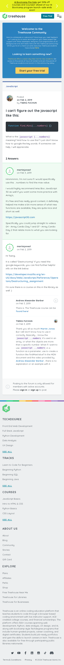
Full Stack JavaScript (12, 430)
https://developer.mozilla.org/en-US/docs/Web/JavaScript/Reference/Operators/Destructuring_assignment (32, 278)
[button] (7, 6)
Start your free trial (32, 70)
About (5, 535)
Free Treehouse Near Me (15, 592)
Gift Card (7, 559)
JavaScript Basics (11, 498)
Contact (6, 554)
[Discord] (51, 653)
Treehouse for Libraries (14, 597)
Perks (5, 582)
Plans (5, 573)
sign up (35, 390)
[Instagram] (38, 653)
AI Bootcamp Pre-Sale (25, 2)
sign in (23, 390)
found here (22, 311)
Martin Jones (48, 328)
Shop (5, 587)
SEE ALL (7, 451)
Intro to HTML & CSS (12, 503)
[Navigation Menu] (59, 16)
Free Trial (47, 16)
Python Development (13, 435)
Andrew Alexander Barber (30, 360)
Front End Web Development (17, 426)
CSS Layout (8, 513)
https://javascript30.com (20, 217)
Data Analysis (9, 440)
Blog (4, 540)
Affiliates (6, 578)
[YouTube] (19, 653)
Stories (6, 550)
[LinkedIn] (32, 653)
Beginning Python (11, 469)
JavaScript (12, 86)
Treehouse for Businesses (15, 602)
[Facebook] (25, 653)
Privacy (28, 659)
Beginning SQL (10, 474)
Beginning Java (10, 479)
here (37, 48)
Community (8, 545)
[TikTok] (45, 653)
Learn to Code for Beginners (17, 465)
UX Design (7, 445)
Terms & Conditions (12, 659)
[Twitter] (12, 653)
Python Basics (9, 508)
